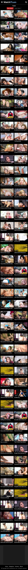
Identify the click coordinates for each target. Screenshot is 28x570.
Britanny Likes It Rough (6, 208)
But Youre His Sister (5, 130)
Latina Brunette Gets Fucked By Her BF (7, 397)
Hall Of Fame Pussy (18, 230)
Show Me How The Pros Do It (20, 196)
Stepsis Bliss (4, 230)
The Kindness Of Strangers (7, 40)
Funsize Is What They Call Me (7, 308)
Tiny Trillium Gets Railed (20, 442)
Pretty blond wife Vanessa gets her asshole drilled (20, 96)
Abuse (21, 566)
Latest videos (18, 8)
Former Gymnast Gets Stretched (20, 364)
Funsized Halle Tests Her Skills (20, 163)
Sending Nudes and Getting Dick (7, 196)
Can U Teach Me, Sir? (5, 386)
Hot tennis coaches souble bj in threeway (20, 464)
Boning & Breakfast (5, 74)
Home (6, 566)
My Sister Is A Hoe (5, 96)
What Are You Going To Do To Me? (7, 286)
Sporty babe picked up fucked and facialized (7, 520)
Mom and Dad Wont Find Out (20, 52)
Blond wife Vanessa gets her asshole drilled (7, 542)
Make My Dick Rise (18, 475)
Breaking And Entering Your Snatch (20, 130)
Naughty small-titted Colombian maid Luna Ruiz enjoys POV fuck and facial (20, 486)
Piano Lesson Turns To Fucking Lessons (20, 286)
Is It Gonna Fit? (4, 18)
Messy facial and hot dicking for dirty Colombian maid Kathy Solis (20, 274)
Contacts (17, 566)
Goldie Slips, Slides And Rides (20, 185)
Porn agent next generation (7, 486)
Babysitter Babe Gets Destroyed (20, 29)
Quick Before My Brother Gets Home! (7, 353)
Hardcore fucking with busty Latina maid (7, 118)
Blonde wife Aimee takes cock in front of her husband (7, 453)
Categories (11, 566)
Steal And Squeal (18, 430)
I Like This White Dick (19, 63)
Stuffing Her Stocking (5, 419)
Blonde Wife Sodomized (20, 542)
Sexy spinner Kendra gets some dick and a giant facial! (7, 341)
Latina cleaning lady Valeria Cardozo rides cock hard (7, 408)
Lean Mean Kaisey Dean (19, 297)
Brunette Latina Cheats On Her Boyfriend (20, 419)
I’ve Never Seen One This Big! (20, 263)
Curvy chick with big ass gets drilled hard (20, 74)
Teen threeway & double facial (20, 353)
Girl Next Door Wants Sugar (20, 118)
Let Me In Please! (4, 152)
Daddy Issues (17, 174)
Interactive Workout (5, 531)
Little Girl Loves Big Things (20, 375)
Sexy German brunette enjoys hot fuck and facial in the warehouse (7, 509)
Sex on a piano (4, 442)
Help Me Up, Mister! (5, 29)
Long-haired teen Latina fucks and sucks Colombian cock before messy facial (20, 341)
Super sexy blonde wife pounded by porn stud (20, 386)
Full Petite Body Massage (20, 18)
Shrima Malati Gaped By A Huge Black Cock (20, 509)
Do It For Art (17, 241)
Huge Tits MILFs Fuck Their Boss (20, 319)
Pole (2, 52)
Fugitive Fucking (18, 85)
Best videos (10, 8)
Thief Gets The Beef (5, 174)
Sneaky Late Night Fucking (20, 152)
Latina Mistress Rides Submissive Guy (7, 375)
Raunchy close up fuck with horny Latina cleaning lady (7, 464)
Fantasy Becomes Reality (6, 185)
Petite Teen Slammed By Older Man (20, 330)
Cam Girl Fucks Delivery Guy (7, 364)
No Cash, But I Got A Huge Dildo (7, 319)
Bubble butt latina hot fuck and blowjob (7, 241)
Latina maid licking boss (20, 252)
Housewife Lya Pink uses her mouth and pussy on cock (7, 297)
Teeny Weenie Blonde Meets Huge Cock (7, 263)
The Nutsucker (17, 141)
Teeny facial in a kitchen (6, 475)
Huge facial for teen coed (6, 274)
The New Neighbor (18, 208)
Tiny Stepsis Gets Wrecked (20, 408)
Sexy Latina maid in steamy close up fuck (7, 430)
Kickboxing (17, 397)
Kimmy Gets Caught (5, 252)
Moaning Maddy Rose (19, 219)
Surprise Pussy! (4, 219)
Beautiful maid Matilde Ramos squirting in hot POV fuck (20, 497)
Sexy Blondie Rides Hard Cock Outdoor (20, 520)
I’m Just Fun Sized (5, 141)
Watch (7, 2)
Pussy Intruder (4, 330)
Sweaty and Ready (5, 497)
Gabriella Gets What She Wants (7, 85)
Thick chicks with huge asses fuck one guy (20, 531)
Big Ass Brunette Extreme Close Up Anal (7, 163)
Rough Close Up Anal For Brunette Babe (20, 453)
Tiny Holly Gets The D (19, 40)
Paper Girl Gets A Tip (19, 107)
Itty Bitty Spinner (18, 308)
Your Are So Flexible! (5, 107)
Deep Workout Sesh (5, 63)
